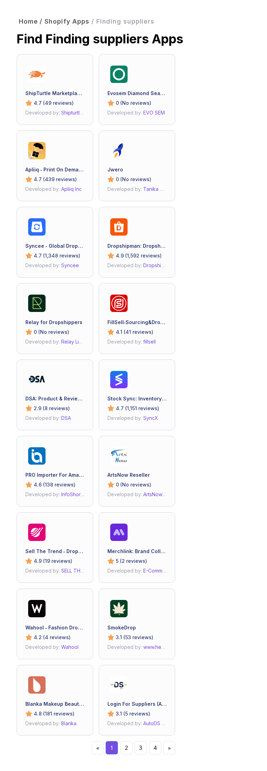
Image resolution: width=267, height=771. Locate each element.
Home (28, 21)
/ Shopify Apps (64, 21)
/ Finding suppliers (122, 21)
